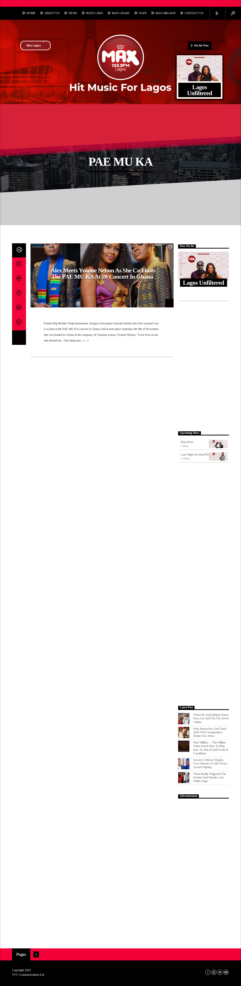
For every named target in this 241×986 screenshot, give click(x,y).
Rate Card (94, 13)
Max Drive (187, 442)
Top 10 (10, 3)
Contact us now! (33, 3)
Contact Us (194, 13)
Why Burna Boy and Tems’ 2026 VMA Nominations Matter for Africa (210, 732)
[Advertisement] (203, 365)
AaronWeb (38, 301)
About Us (51, 13)
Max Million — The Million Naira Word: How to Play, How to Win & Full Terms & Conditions (210, 748)
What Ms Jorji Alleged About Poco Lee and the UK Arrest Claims (211, 718)
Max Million (165, 13)
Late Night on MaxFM (195, 454)
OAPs (142, 13)
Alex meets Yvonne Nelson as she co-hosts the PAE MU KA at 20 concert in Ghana (103, 273)
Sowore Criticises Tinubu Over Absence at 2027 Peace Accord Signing (210, 763)
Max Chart (121, 13)
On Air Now (201, 45)
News (73, 13)
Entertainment (43, 247)
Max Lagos (34, 45)
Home (31, 13)
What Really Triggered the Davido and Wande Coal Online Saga (209, 777)
